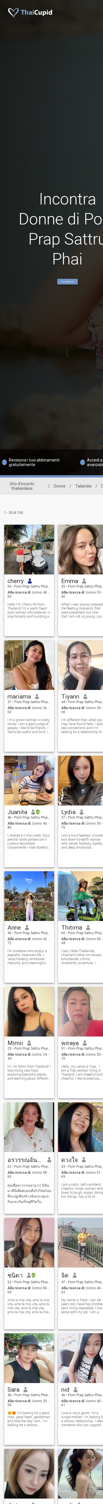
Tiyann (70, 696)
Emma (69, 581)
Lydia (68, 812)
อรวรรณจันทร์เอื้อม (25, 1160)
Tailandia (83, 486)
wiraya (70, 1043)
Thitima (71, 927)
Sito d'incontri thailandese (22, 486)
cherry (15, 581)
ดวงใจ (69, 1160)
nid (65, 1389)
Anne (14, 927)
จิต (65, 1275)
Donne (60, 486)
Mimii (15, 1043)
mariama (19, 696)
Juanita (17, 812)
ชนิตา (15, 1275)
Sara (13, 1389)
